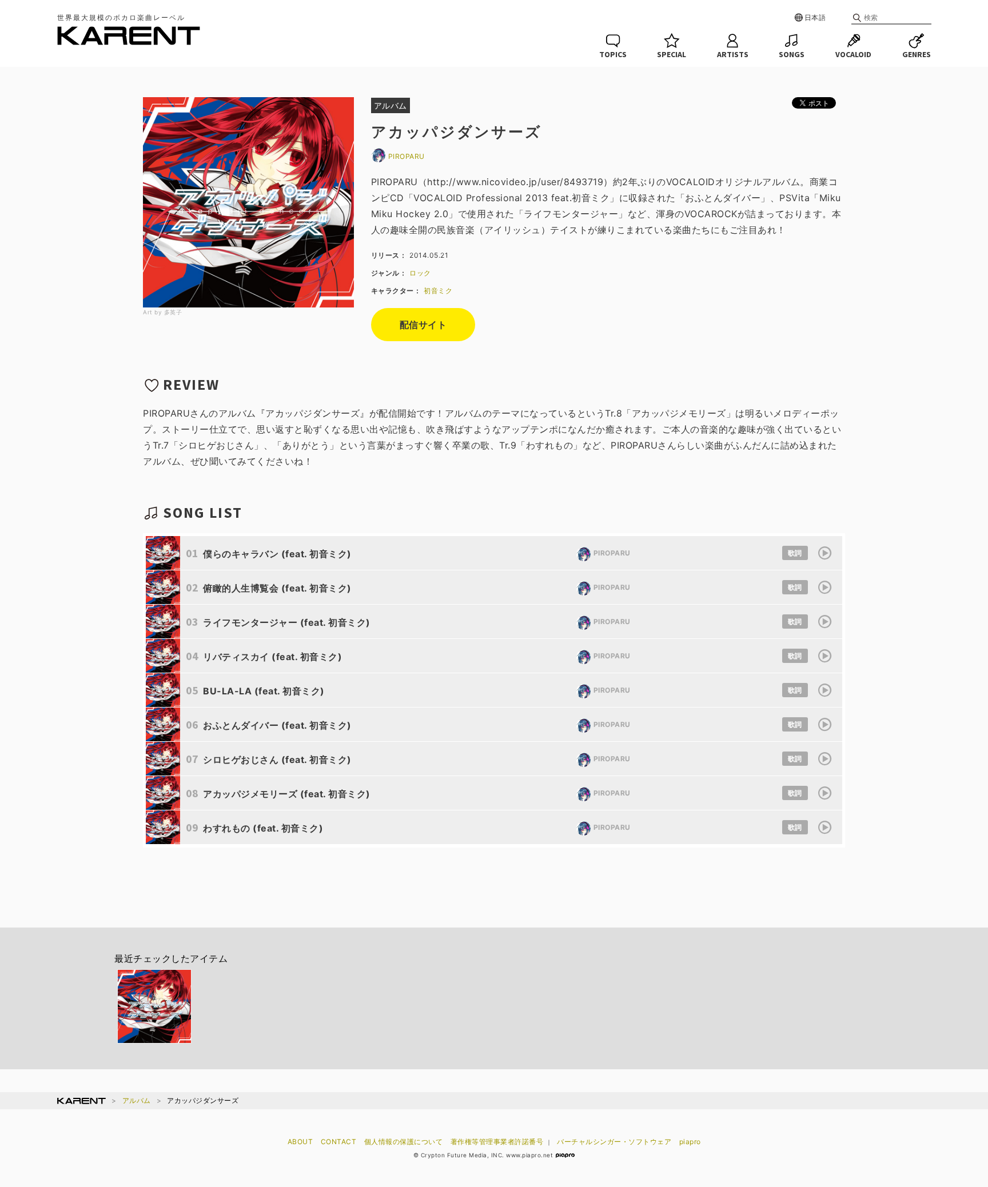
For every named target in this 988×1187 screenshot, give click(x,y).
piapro (690, 1141)
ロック (420, 273)
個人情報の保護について (403, 1141)
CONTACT (339, 1141)
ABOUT (300, 1141)
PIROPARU (406, 156)
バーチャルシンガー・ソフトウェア (614, 1141)
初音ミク (438, 290)
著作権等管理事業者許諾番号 (497, 1141)
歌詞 (795, 553)
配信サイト (423, 324)
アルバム (136, 1100)
